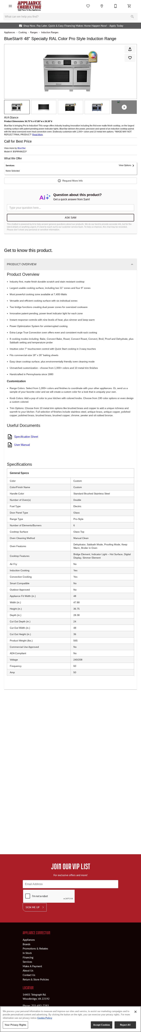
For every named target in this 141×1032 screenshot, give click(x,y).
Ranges (34, 32)
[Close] (135, 1011)
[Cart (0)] (129, 6)
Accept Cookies (101, 1025)
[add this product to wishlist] (129, 58)
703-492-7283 (40, 1005)
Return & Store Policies (36, 979)
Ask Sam (70, 217)
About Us (28, 970)
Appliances (9, 32)
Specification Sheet (26, 436)
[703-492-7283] (115, 6)
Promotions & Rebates (35, 948)
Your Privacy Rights (15, 1025)
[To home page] (29, 6)
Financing (28, 957)
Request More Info (72, 180)
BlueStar (22, 148)
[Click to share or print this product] (129, 49)
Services (27, 961)
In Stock (27, 953)
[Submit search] (132, 17)
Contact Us (29, 975)
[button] (10, 6)
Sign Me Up (32, 907)
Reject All (125, 1025)
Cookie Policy (44, 1018)
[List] (88, 6)
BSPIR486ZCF (20, 152)
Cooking (23, 32)
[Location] (102, 6)
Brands (26, 944)
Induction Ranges (49, 32)
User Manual (22, 444)
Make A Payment (32, 966)
